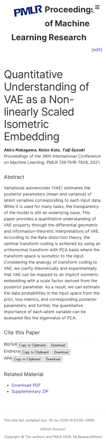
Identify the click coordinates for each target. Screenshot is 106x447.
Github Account (53, 429)
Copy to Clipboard (32, 345)
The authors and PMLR (43, 437)
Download (58, 345)
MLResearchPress (87, 437)
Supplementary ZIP (30, 391)
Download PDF (26, 385)
